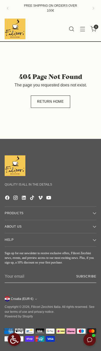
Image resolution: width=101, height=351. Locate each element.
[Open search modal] (71, 28)
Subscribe (86, 276)
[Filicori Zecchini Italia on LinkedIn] (24, 198)
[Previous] (7, 8)
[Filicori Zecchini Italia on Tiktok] (33, 198)
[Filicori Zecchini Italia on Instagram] (16, 198)
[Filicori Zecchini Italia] (15, 29)
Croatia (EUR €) (22, 299)
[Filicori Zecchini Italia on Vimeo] (41, 198)
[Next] (93, 8)
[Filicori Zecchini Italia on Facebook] (8, 198)
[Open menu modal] (82, 28)
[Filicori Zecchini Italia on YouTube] (49, 198)
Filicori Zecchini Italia (46, 307)
